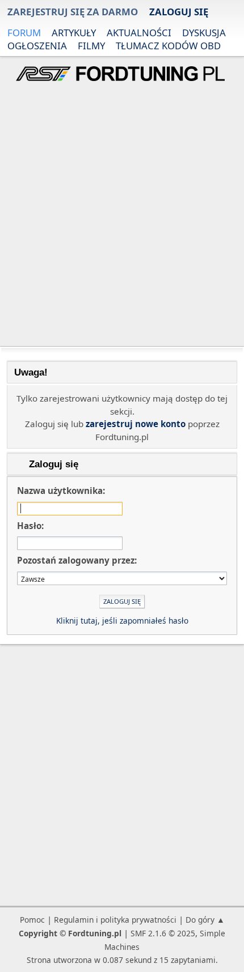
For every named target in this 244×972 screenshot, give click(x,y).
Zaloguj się (178, 11)
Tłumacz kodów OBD (168, 45)
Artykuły (74, 32)
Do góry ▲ (205, 919)
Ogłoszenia (37, 45)
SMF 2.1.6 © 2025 (163, 933)
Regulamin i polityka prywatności (115, 919)
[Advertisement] (122, 215)
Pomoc (32, 919)
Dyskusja (204, 32)
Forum (24, 32)
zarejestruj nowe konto (136, 423)
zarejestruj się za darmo (72, 11)
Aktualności (139, 32)
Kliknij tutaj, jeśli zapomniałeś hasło (122, 620)
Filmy (91, 45)
